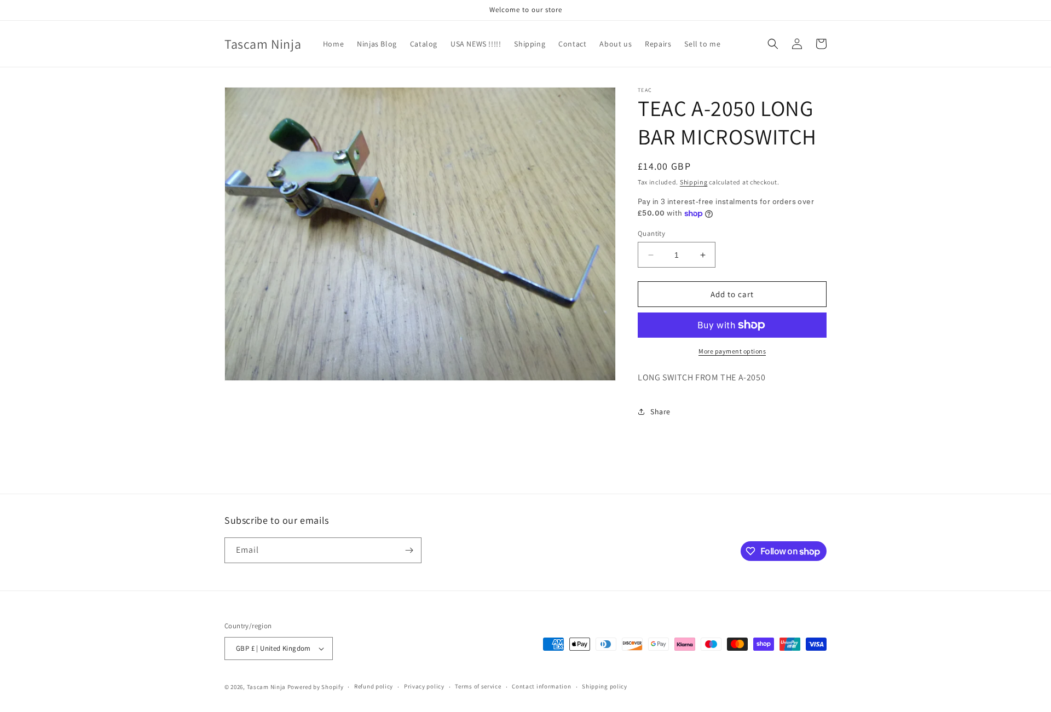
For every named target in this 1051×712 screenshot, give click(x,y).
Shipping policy (604, 686)
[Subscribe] (409, 550)
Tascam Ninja (266, 687)
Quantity (651, 233)
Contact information (541, 686)
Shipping (694, 182)
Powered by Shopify (315, 687)
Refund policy (373, 686)
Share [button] (660, 411)
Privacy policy (424, 686)
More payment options (732, 351)
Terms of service (478, 686)
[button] (773, 44)
